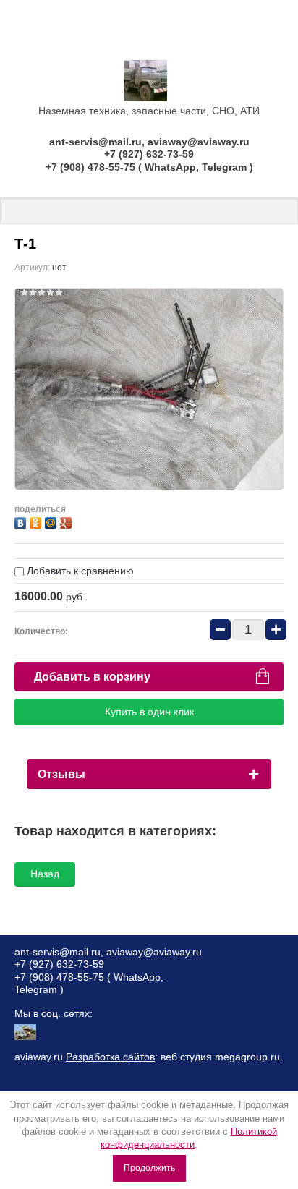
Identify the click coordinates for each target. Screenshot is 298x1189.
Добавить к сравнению (79, 570)
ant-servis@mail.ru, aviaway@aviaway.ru (149, 142)
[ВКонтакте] (22, 521)
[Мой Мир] (52, 521)
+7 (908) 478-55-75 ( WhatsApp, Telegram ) (149, 167)
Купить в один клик (149, 711)
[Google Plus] (67, 521)
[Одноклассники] (37, 521)
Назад (44, 873)
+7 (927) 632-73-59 (149, 154)
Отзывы (61, 774)
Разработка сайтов (110, 1056)
